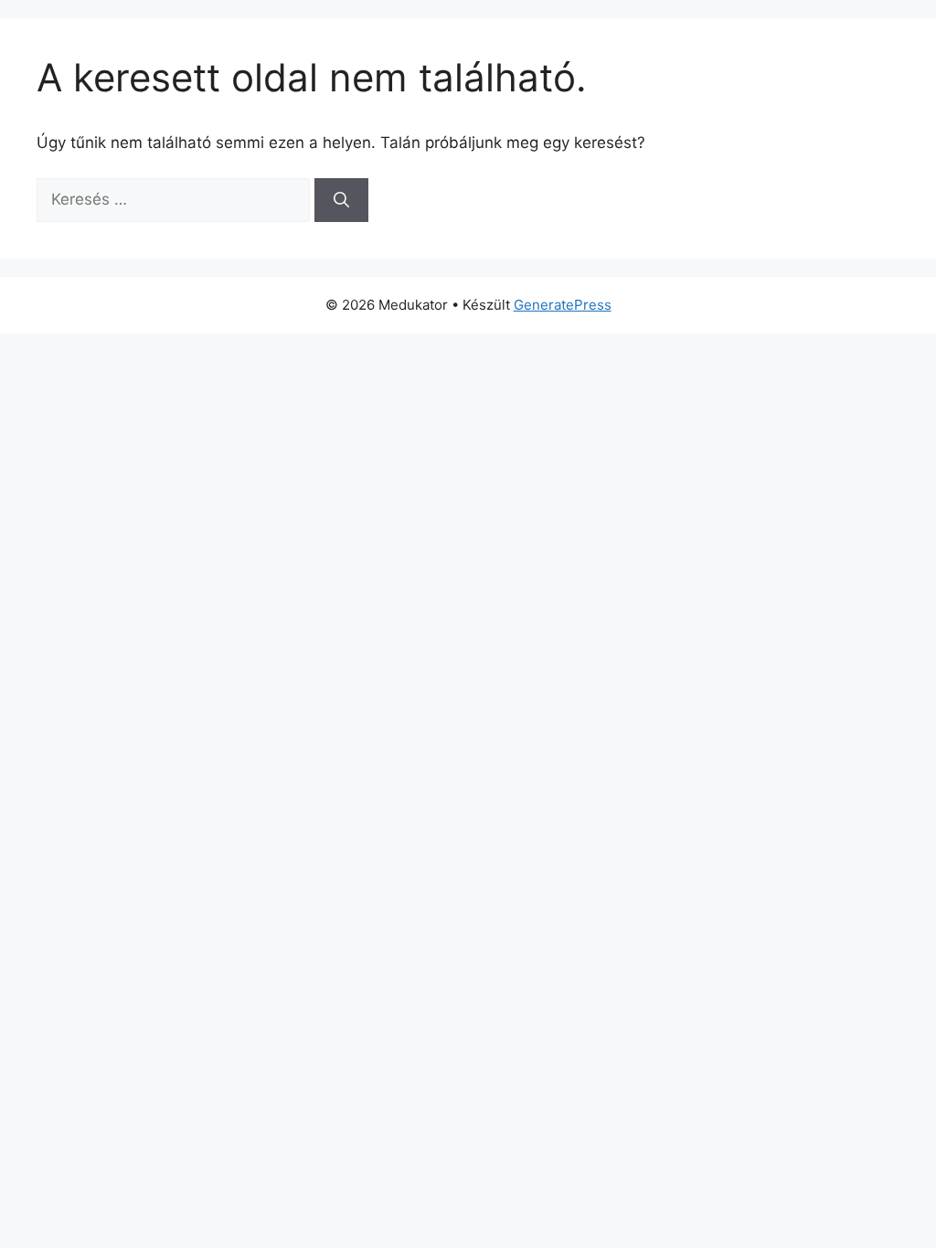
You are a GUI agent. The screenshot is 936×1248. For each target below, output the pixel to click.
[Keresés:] (175, 199)
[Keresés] (341, 200)
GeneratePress (563, 304)
